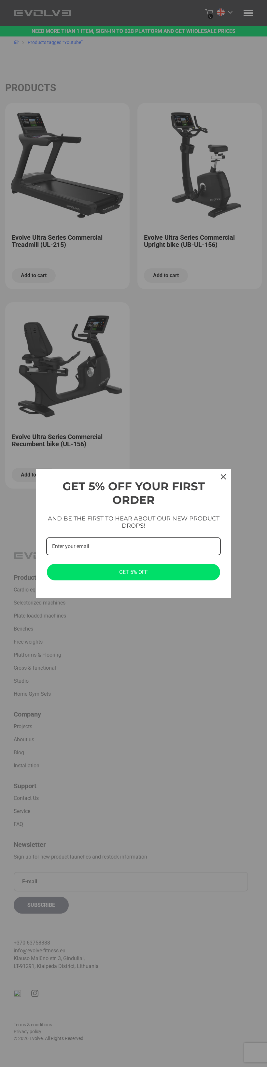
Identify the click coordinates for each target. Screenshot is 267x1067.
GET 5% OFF (133, 572)
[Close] (223, 477)
